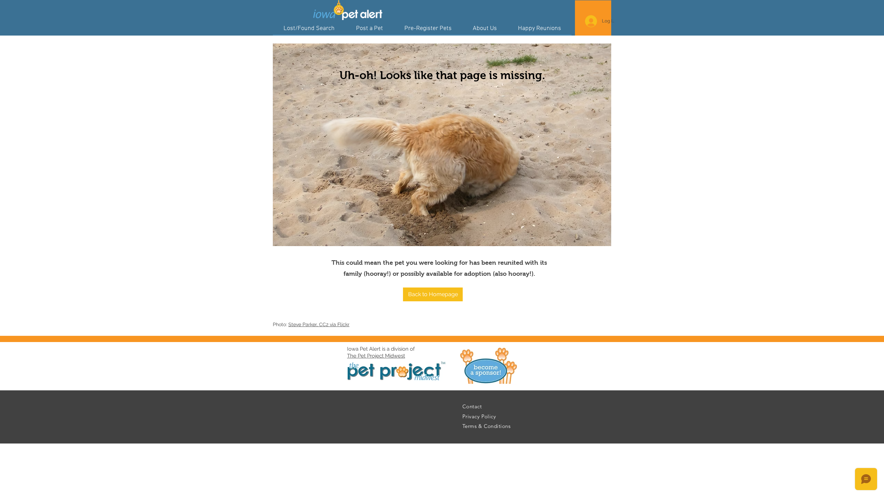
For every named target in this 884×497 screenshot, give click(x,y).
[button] (433, 294)
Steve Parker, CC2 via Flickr (318, 324)
